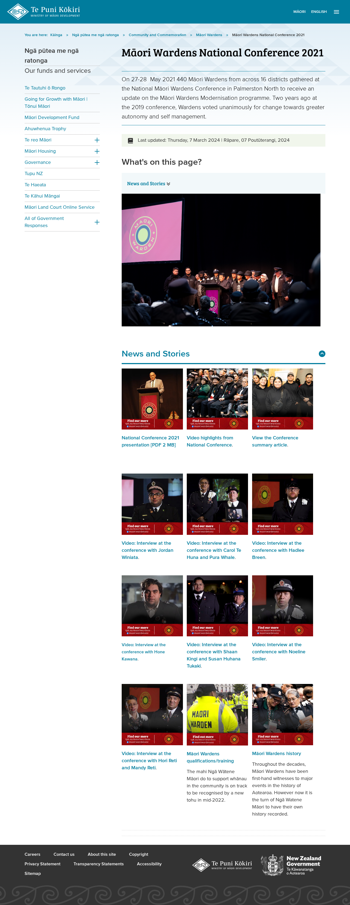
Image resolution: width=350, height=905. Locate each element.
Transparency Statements (99, 864)
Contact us (64, 854)
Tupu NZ (34, 173)
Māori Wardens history (276, 753)
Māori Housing (40, 151)
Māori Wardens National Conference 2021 (268, 35)
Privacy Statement (42, 864)
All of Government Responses (44, 222)
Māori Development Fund (52, 117)
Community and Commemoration (158, 35)
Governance (38, 162)
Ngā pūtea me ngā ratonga (96, 35)
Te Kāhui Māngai (42, 196)
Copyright (138, 854)
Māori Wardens (209, 35)
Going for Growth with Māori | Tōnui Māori (56, 102)
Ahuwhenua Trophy (45, 129)
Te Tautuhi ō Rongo (45, 88)
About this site (102, 854)
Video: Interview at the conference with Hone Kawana (144, 652)
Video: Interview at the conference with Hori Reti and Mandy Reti (149, 761)
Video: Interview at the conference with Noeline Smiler (278, 652)
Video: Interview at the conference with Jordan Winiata (147, 550)
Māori (299, 12)
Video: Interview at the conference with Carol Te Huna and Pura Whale (214, 550)
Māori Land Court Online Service (60, 207)
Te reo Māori (38, 140)
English (319, 12)
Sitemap (33, 873)
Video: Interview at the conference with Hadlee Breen (278, 550)
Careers (32, 854)
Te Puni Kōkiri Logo (44, 11)
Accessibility (149, 864)
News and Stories (146, 183)
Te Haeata (35, 185)
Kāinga (56, 35)
